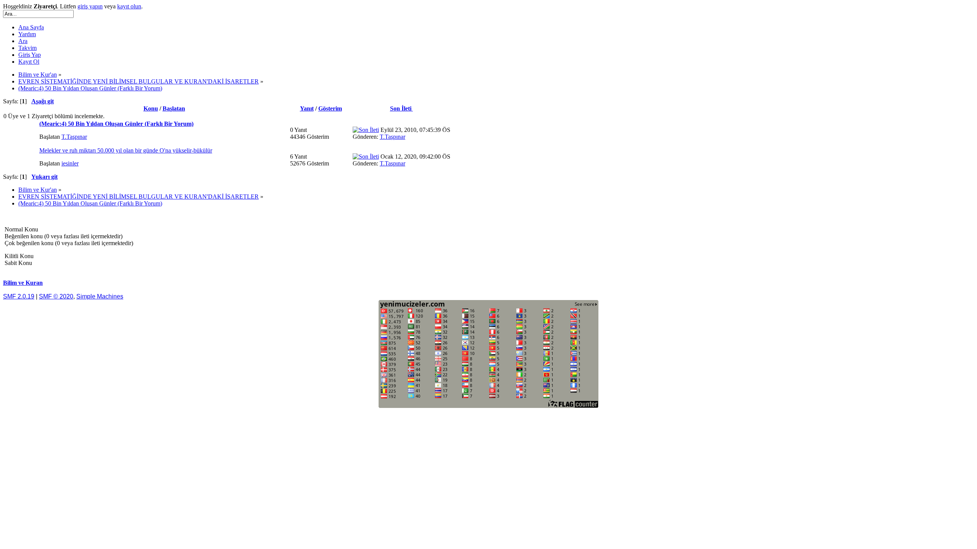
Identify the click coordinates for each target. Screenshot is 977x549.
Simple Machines (99, 296)
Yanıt (307, 108)
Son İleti (401, 108)
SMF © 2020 (56, 296)
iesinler (70, 163)
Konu (150, 108)
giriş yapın (90, 6)
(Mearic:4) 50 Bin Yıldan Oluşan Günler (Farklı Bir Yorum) (116, 123)
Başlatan (174, 108)
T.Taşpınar (74, 136)
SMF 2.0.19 (18, 296)
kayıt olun (129, 6)
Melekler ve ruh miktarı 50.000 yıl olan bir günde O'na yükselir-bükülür (125, 150)
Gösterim (330, 108)
